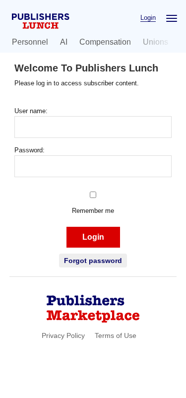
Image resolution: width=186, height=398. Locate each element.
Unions (155, 42)
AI (63, 42)
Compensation (105, 42)
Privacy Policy (63, 335)
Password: (29, 150)
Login (148, 17)
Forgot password (93, 261)
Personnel (30, 42)
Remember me (93, 210)
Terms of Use (115, 335)
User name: (31, 111)
